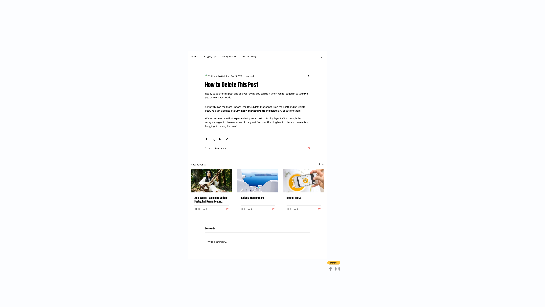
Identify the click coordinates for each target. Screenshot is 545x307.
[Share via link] (227, 139)
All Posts (195, 56)
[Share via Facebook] (206, 139)
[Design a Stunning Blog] (257, 180)
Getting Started (229, 56)
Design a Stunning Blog (252, 198)
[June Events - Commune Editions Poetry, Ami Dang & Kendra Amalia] (211, 180)
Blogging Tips (210, 56)
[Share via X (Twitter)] (213, 139)
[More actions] (308, 76)
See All (321, 164)
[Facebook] (331, 269)
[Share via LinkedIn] (220, 139)
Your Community (248, 56)
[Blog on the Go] (303, 180)
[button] (320, 56)
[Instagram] (337, 269)
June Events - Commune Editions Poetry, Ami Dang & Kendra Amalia (211, 199)
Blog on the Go (294, 198)
